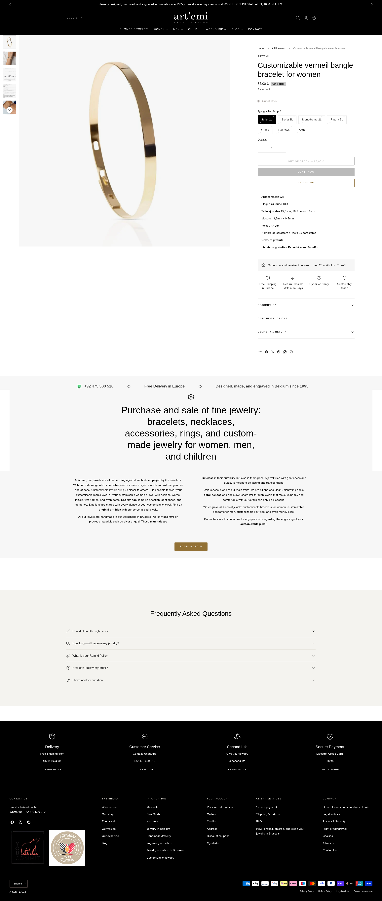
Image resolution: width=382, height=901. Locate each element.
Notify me (306, 182)
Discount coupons (218, 835)
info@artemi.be (27, 807)
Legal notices (342, 891)
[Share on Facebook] (267, 352)
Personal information (220, 807)
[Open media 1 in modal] (223, 42)
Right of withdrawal (335, 828)
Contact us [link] (145, 769)
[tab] (9, 58)
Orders (211, 814)
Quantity (262, 139)
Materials (152, 807)
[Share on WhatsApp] (285, 352)
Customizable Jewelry (160, 857)
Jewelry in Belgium (158, 828)
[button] (297, 18)
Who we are (109, 807)
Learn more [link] (189, 546)
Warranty (152, 821)
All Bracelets (279, 48)
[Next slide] (372, 4)
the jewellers (173, 480)
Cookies (328, 835)
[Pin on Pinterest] (279, 352)
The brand (108, 821)
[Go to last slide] (10, 4)
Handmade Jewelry (159, 835)
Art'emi (22, 892)
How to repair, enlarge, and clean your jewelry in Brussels (280, 831)
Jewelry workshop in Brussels (165, 850)
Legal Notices (331, 814)
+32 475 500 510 (144, 760)
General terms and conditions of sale (346, 807)
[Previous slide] (10, 40)
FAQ (259, 821)
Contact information (363, 891)
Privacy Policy (307, 891)
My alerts (212, 843)
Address (212, 828)
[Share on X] (273, 352)
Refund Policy (325, 891)
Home (261, 48)
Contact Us (330, 850)
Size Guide (153, 814)
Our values (109, 828)
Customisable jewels (104, 489)
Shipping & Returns (268, 814)
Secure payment (266, 807)
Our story (108, 814)
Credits (211, 821)
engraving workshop (159, 843)
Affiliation (328, 843)
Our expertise (110, 835)
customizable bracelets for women (264, 507)
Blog (104, 843)
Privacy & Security (334, 821)
